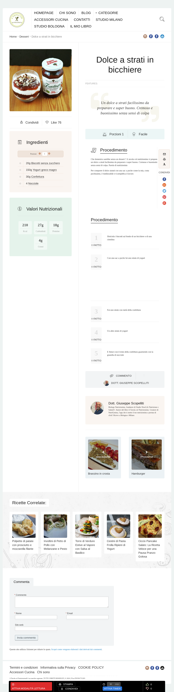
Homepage (44, 13)
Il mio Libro (80, 26)
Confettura (37, 176)
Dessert (24, 36)
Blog (86, 13)
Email (69, 613)
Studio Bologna (49, 26)
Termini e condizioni (24, 667)
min (117, 684)
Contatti (82, 19)
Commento (124, 375)
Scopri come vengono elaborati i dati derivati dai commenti (76, 649)
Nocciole (33, 183)
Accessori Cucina (51, 19)
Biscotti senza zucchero (45, 163)
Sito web (19, 625)
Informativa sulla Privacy (57, 667)
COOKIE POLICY (91, 667)
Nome (18, 613)
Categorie (108, 13)
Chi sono (67, 13)
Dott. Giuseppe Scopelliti (130, 383)
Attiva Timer (112, 688)
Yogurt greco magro (45, 169)
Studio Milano (109, 19)
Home (13, 36)
